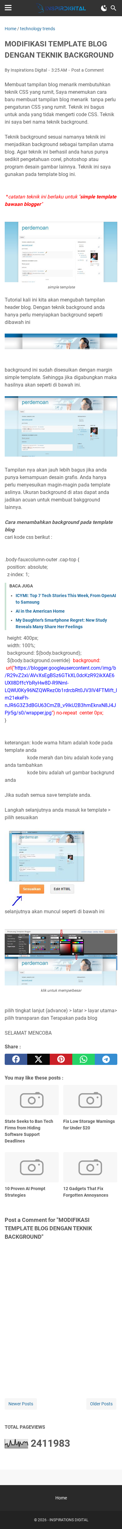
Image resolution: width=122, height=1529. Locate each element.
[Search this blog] (113, 8)
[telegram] (106, 1059)
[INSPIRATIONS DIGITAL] (61, 8)
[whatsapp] (83, 1059)
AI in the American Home (40, 611)
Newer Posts (20, 1403)
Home (61, 1497)
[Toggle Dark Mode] (104, 8)
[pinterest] (61, 1059)
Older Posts (101, 1403)
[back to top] (109, 1515)
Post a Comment (87, 70)
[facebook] (16, 1059)
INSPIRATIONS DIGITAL (68, 1520)
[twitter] (38, 1059)
